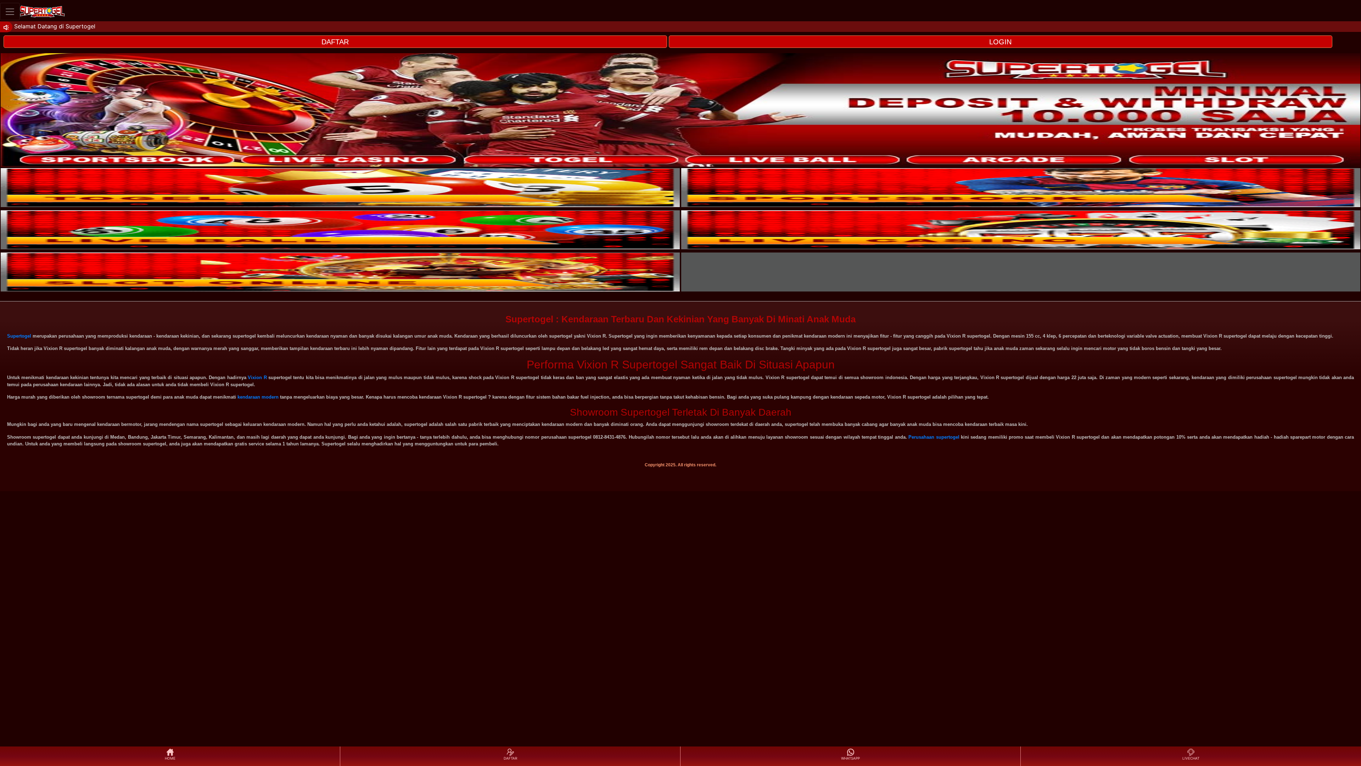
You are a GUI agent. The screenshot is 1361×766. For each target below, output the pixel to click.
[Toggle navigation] (10, 11)
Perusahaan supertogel (933, 437)
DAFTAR (335, 42)
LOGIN (1000, 42)
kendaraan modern (258, 397)
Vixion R (257, 377)
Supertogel (19, 336)
